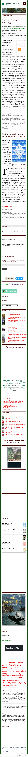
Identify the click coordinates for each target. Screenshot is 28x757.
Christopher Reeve (19, 117)
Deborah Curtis (5, 118)
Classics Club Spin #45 (8, 407)
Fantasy (21, 670)
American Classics (5, 662)
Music (11, 678)
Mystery (15, 678)
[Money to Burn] (24, 539)
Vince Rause (21, 217)
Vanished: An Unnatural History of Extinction (12, 529)
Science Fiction (18, 682)
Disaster (7, 213)
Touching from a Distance (14, 126)
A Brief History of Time (10, 115)
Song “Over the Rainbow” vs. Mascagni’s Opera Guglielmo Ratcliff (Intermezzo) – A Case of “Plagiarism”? (13, 403)
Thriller (18, 683)
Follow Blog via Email (8, 256)
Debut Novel (9, 670)
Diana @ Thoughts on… (10, 427)
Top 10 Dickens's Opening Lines (15, 314)
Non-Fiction (4, 123)
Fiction (4, 672)
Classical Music (16, 668)
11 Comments (5, 218)
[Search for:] (14, 226)
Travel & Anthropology (7, 212)
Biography (7, 117)
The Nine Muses (6, 409)
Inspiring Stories (5, 214)
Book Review (15, 664)
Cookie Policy (5, 751)
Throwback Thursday (8, 405)
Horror (9, 674)
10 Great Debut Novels (13, 323)
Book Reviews (9, 211)
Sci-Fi (9, 682)
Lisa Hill (6, 424)
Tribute (11, 685)
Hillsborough (5, 119)
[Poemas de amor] (24, 545)
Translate (11, 307)
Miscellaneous (9, 114)
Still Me (15, 124)
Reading (13, 680)
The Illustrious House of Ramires (9, 548)
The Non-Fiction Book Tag (10, 21)
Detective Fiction (15, 670)
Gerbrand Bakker (6, 524)
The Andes (20, 216)
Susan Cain (19, 124)
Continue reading (19, 108)
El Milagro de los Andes (14, 213)
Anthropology (18, 115)
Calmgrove (7, 421)
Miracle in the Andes (14, 214)
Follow (4, 269)
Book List (5, 665)
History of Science (21, 119)
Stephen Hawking (9, 124)
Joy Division (15, 120)
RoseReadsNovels (9, 417)
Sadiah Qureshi (5, 530)
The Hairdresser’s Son (7, 523)
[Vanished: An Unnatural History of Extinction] (24, 533)
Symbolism (13, 683)
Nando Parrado (21, 122)
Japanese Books (6, 675)
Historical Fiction (21, 672)
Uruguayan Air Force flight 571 (11, 217)
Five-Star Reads (16, 211)
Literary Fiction (5, 678)
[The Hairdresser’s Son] (24, 526)
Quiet (3, 124)
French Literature (11, 671)
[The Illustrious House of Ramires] (24, 552)
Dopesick (11, 118)
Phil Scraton (21, 123)
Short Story (7, 683)
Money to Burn (5, 536)
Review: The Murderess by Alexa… (18, 424)
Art (17, 662)
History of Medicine (12, 119)
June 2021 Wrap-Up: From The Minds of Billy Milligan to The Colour (17, 338)
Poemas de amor (6, 542)
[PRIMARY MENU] (24, 3)
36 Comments (5, 128)
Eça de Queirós (5, 549)
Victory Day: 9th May (13, 331)
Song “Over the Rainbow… (17, 421)
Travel (7, 685)
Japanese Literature (17, 675)
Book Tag (12, 117)
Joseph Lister (9, 120)
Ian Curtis (4, 120)
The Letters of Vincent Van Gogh (10, 406)
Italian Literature (15, 674)
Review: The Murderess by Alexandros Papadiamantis (9, 399)
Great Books (23, 213)
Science (12, 682)
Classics (4, 670)
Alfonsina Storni (6, 543)
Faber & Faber (17, 118)
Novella (9, 680)
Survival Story (15, 216)
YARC (15, 685)
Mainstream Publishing (12, 122)
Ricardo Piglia (5, 537)
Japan (21, 674)
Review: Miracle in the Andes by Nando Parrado (13, 135)
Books (4, 667)
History (4, 674)
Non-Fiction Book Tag (13, 123)
